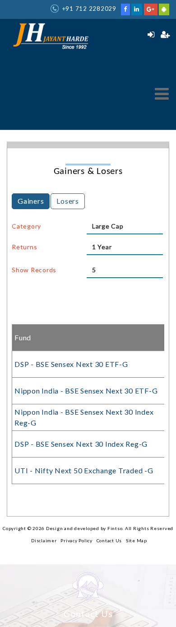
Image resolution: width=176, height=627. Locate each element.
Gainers (31, 201)
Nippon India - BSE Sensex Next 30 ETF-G (85, 390)
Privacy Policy (76, 540)
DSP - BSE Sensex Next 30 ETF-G (71, 364)
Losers (67, 201)
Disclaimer (44, 540)
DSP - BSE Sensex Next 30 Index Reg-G (81, 443)
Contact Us (109, 540)
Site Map (136, 540)
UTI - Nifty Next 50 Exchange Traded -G (83, 470)
